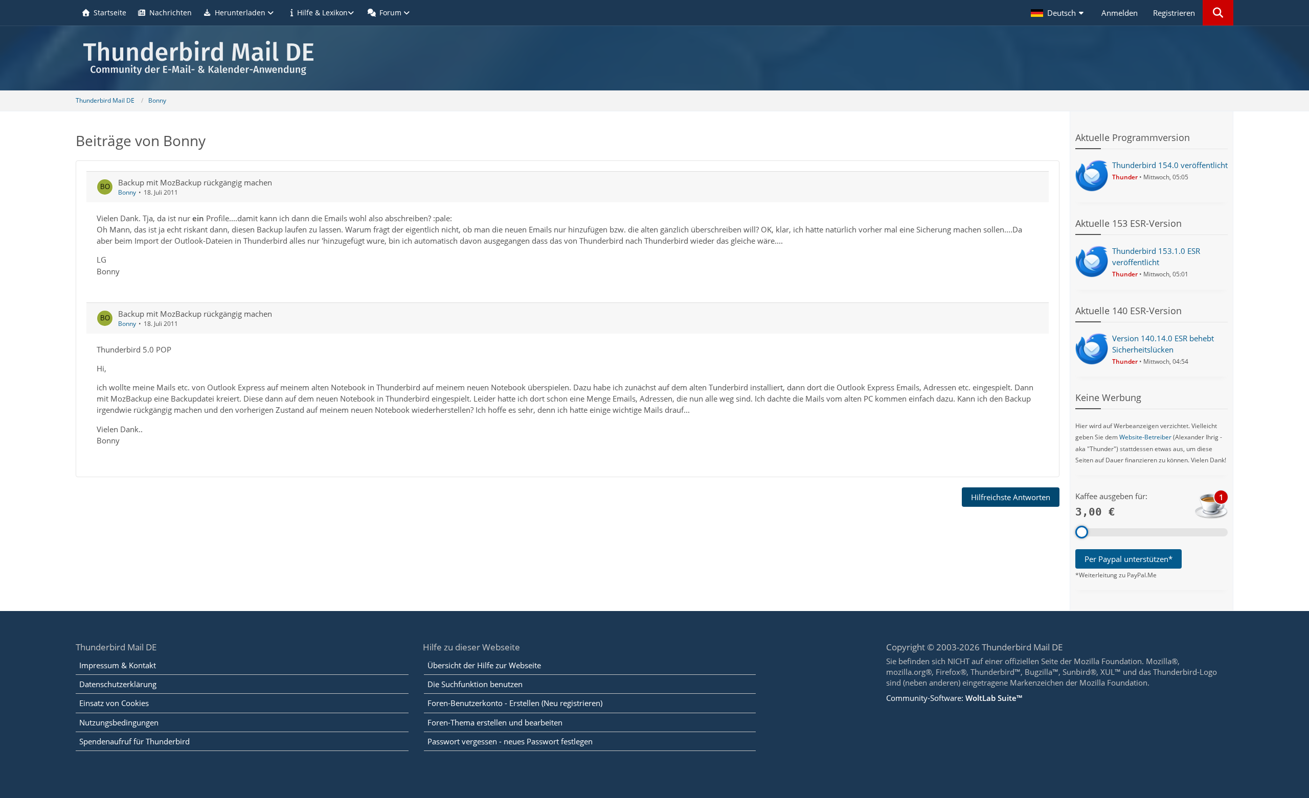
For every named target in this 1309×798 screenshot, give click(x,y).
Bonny (127, 192)
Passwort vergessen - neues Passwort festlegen (510, 741)
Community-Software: (954, 698)
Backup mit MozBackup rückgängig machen (195, 182)
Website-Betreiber (1145, 437)
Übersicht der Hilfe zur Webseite (484, 665)
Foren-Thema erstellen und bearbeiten (494, 722)
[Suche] (1218, 13)
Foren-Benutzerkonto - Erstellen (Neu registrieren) (514, 703)
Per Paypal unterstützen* (1128, 559)
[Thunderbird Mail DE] (654, 58)
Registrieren (1174, 13)
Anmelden (1119, 13)
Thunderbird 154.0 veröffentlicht (1170, 165)
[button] (1058, 13)
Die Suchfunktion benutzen (475, 684)
